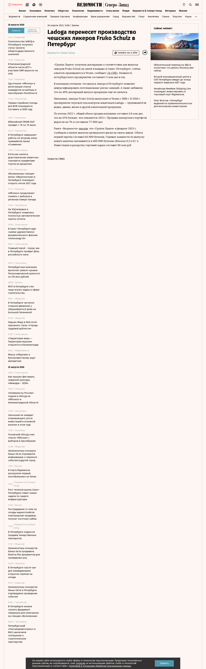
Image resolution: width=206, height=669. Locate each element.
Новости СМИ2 (56, 158)
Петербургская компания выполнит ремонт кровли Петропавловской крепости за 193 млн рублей (24, 272)
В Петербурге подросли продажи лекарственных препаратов (22, 535)
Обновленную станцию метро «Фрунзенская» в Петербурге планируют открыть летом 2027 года (22, 178)
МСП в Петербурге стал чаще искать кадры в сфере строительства (23, 289)
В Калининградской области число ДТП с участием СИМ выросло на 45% (23, 69)
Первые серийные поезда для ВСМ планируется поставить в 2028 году (22, 106)
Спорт (141, 16)
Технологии (78, 10)
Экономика (35, 10)
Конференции (80, 16)
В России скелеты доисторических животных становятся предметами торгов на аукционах (23, 159)
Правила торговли (60, 16)
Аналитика (153, 16)
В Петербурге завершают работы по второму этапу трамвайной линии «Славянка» (22, 139)
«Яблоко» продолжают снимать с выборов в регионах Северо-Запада (22, 196)
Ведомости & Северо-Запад (147, 10)
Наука (188, 16)
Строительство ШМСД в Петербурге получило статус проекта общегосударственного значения (21, 48)
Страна (165, 16)
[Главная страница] (89, 4)
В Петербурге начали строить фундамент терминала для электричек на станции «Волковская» (23, 611)
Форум (125, 10)
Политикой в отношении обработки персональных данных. (100, 666)
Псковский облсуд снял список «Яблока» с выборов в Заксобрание (22, 437)
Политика (49, 10)
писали (83, 128)
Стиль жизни (112, 10)
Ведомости (14, 16)
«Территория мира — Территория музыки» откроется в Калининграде (23, 341)
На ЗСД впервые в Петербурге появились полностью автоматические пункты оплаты (24, 214)
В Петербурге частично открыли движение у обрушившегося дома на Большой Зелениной (22, 307)
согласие (80, 663)
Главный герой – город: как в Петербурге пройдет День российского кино (23, 251)
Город (116, 16)
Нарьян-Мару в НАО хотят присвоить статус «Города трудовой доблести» (23, 325)
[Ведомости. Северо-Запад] (116, 5)
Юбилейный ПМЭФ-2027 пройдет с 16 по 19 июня (22, 123)
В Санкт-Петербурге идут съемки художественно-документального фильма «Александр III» (22, 233)
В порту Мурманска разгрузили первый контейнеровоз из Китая (22, 473)
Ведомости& (128, 16)
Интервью (170, 10)
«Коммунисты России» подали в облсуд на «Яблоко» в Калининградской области (23, 397)
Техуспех (177, 16)
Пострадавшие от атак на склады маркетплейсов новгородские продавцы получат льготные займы (22, 514)
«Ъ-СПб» (112, 72)
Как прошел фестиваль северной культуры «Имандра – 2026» (21, 380)
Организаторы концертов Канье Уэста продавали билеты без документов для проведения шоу (24, 553)
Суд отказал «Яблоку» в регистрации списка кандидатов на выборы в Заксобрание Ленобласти (22, 88)
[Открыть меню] (197, 4)
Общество (63, 10)
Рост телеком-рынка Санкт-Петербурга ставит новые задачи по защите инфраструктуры (24, 494)
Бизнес (22, 10)
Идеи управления (100, 16)
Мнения (183, 10)
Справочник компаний (35, 16)
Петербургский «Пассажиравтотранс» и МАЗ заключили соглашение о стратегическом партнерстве (22, 633)
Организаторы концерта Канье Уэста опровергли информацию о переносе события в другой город (22, 455)
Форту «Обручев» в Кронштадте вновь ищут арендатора (21, 357)
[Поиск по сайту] (190, 4)
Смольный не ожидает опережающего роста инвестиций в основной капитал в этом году (21, 420)
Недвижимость (95, 10)
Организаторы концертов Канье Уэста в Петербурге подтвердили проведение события (22, 592)
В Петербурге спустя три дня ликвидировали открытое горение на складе (22, 572)
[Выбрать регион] (184, 4)
